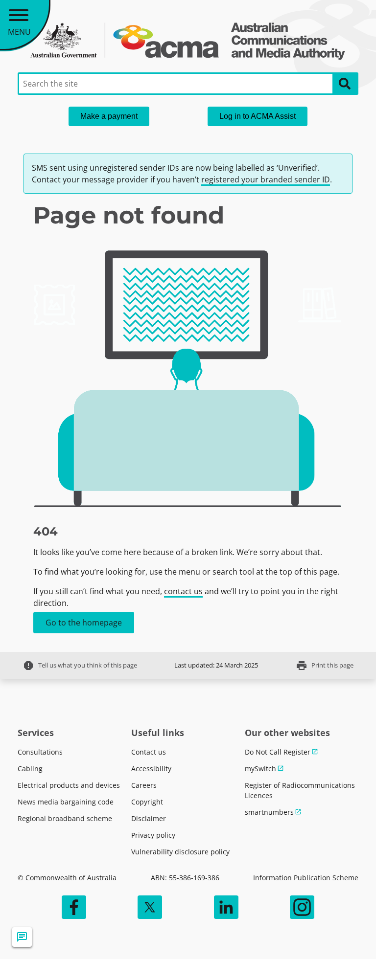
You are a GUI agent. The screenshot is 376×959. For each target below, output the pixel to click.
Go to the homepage (84, 622)
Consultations (40, 752)
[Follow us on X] (150, 907)
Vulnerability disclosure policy (180, 851)
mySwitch (260, 768)
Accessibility (151, 768)
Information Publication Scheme (305, 877)
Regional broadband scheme (65, 818)
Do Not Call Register (277, 752)
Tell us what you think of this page (80, 665)
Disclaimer (148, 818)
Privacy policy (153, 835)
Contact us (148, 752)
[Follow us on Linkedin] (226, 907)
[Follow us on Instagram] (302, 907)
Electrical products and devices (69, 785)
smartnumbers (269, 812)
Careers (144, 785)
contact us (183, 591)
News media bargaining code (66, 801)
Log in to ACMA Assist (257, 116)
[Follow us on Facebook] (74, 907)
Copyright (147, 801)
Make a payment (109, 116)
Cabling (30, 768)
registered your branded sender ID (265, 179)
